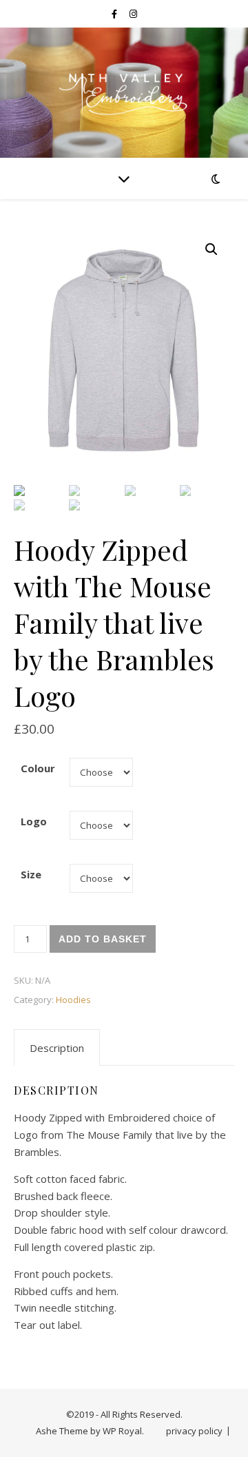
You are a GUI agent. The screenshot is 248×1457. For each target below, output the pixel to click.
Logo (34, 821)
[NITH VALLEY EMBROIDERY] (124, 92)
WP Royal (122, 1431)
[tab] (57, 1047)
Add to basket (103, 938)
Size (31, 874)
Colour (38, 768)
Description (57, 1048)
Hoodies (73, 999)
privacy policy (194, 1431)
